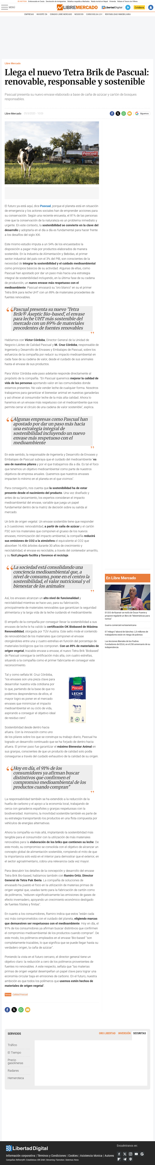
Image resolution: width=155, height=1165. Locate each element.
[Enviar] (123, 113)
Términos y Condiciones (51, 1155)
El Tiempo (14, 1052)
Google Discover (142, 1154)
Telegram (125, 1159)
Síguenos (144, 113)
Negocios (78, 14)
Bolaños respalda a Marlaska (78, 1)
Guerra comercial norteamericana (120, 625)
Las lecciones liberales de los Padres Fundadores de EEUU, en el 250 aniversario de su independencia (127, 644)
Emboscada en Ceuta (36, 1)
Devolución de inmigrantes (56, 1)
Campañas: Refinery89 (15, 1160)
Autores (109, 1155)
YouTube (136, 1154)
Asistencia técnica (91, 1155)
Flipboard (119, 1159)
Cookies (73, 1155)
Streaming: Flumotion (55, 1160)
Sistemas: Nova (72, 1160)
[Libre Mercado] (77, 7)
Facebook (119, 1154)
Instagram (130, 1154)
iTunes (130, 1159)
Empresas (29, 14)
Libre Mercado (13, 63)
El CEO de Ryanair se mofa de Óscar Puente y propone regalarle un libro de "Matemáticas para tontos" (127, 615)
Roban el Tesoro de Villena (127, 1)
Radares (13, 1070)
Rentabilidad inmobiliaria (118, 14)
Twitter (125, 1154)
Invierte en (41, 14)
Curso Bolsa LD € (94, 14)
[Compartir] (112, 113)
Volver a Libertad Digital (112, 7)
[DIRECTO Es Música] (127, 7)
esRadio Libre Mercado (61, 14)
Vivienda (112, 1)
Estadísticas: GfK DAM (35, 1160)
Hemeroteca (16, 1078)
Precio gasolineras (15, 1061)
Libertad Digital (61, 1148)
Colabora (139, 7)
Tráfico (12, 1045)
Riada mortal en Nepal (99, 1)
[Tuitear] (118, 113)
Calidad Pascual (20, 994)
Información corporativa (20, 1155)
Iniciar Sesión (150, 7)
